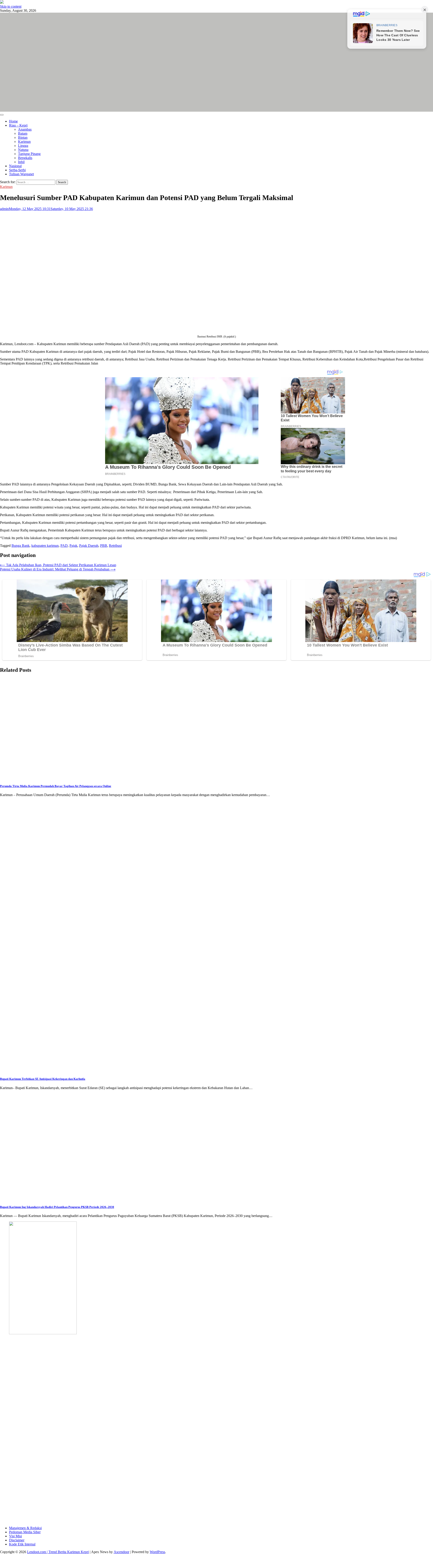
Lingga (23, 146)
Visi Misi (15, 1536)
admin (4, 209)
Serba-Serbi (17, 170)
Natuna (23, 150)
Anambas (25, 129)
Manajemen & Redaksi (25, 1528)
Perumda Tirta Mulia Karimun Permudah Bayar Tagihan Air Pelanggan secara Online (55, 786)
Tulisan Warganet (21, 174)
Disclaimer (16, 1540)
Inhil (21, 162)
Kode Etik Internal (22, 1544)
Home (13, 121)
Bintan (23, 137)
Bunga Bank (21, 545)
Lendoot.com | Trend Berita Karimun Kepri (58, 1552)
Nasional (15, 166)
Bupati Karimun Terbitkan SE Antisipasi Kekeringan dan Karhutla (42, 1079)
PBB (103, 545)
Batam (22, 133)
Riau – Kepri (18, 125)
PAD (64, 545)
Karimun (24, 141)
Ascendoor (121, 1552)
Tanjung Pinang (29, 154)
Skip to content (10, 6)
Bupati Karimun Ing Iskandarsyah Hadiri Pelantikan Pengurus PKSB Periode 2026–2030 (57, 1207)
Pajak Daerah (88, 545)
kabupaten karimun (45, 545)
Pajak (73, 545)
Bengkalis (25, 158)
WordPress (157, 1552)
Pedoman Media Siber (25, 1532)
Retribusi (115, 545)
